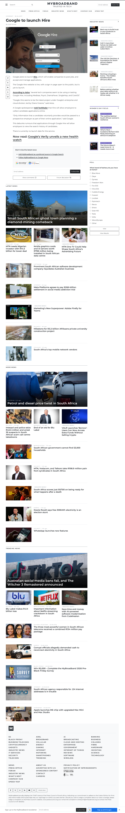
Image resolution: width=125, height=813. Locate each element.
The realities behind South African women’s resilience (109, 118)
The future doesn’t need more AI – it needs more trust (107, 147)
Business (10, 215)
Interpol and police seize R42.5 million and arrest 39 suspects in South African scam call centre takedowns (18, 432)
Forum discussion (63, 177)
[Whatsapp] (20, 790)
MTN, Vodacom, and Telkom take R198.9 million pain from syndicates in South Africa (60, 469)
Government (70, 747)
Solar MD (95, 211)
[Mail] (8, 97)
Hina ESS (95, 189)
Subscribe (115, 5)
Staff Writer (12, 24)
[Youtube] (29, 790)
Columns (96, 742)
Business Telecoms (41, 624)
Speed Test (99, 11)
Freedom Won (97, 183)
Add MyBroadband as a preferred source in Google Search (41, 154)
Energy (36, 507)
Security (9, 425)
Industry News (57, 11)
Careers (40, 776)
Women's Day (106, 113)
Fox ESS (95, 186)
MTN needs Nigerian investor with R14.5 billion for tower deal (16, 248)
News (23, 11)
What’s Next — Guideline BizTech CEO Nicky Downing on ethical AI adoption (109, 132)
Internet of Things (74, 750)
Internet (9, 16)
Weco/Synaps (97, 220)
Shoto (94, 208)
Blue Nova (96, 173)
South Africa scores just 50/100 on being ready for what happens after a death (59, 490)
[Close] (119, 810)
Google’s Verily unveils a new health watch (45, 138)
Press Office (34, 11)
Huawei (95, 195)
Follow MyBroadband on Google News (33, 157)
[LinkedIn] (8, 87)
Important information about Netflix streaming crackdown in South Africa (46, 612)
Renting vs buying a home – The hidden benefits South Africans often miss (108, 77)
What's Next (72, 11)
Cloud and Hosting (74, 742)
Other (94, 223)
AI (34, 244)
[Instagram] (34, 790)
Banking (95, 737)
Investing (96, 750)
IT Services (14, 753)
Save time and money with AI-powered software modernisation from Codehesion (74, 612)
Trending (10, 577)
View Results (104, 233)
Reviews (68, 753)
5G (10, 737)
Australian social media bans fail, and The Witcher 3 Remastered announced (40, 582)
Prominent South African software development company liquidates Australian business (58, 267)
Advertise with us (46, 768)
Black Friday (39, 666)
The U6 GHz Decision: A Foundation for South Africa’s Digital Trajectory (109, 61)
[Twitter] (8, 83)
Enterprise (70, 745)
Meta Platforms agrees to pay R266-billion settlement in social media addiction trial (55, 288)
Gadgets (13, 747)
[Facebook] (10, 790)
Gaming (40, 747)
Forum (45, 11)
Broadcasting (39, 445)
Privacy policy (72, 765)
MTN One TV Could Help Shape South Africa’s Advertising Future (74, 249)
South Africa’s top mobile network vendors (55, 349)
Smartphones (43, 755)
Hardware (38, 707)
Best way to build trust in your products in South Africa (109, 31)
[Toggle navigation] (6, 4)
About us (41, 765)
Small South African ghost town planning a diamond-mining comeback (42, 220)
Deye (94, 176)
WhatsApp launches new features (51, 531)
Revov (94, 204)
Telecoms (14, 758)
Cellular (9, 244)
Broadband (42, 739)
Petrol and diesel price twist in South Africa (42, 403)
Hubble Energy (98, 192)
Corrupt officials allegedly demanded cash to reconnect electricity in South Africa (56, 648)
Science (95, 753)
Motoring (11, 400)
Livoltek (95, 198)
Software (37, 264)
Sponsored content (47, 771)
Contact (40, 773)
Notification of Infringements (80, 768)
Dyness (95, 179)
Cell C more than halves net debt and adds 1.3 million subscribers (108, 46)
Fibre (94, 745)
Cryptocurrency (18, 745)
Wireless (68, 758)
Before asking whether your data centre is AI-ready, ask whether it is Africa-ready (109, 92)
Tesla (94, 214)
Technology (97, 755)
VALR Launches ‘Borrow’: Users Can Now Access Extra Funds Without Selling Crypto (74, 431)
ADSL (38, 737)
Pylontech (96, 201)
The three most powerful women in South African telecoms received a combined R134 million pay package (59, 629)
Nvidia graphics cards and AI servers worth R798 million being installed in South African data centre (46, 251)
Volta (94, 217)
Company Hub (86, 11)
